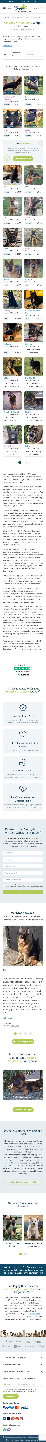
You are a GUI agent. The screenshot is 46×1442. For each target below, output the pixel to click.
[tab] (15, 1033)
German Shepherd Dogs (14, 1163)
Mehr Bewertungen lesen (23, 1042)
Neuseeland (15, 1026)
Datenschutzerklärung (35, 1437)
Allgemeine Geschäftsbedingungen (14, 1437)
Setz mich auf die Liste (23, 159)
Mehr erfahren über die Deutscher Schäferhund (23, 1182)
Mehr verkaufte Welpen (23, 1110)
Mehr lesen (7, 45)
